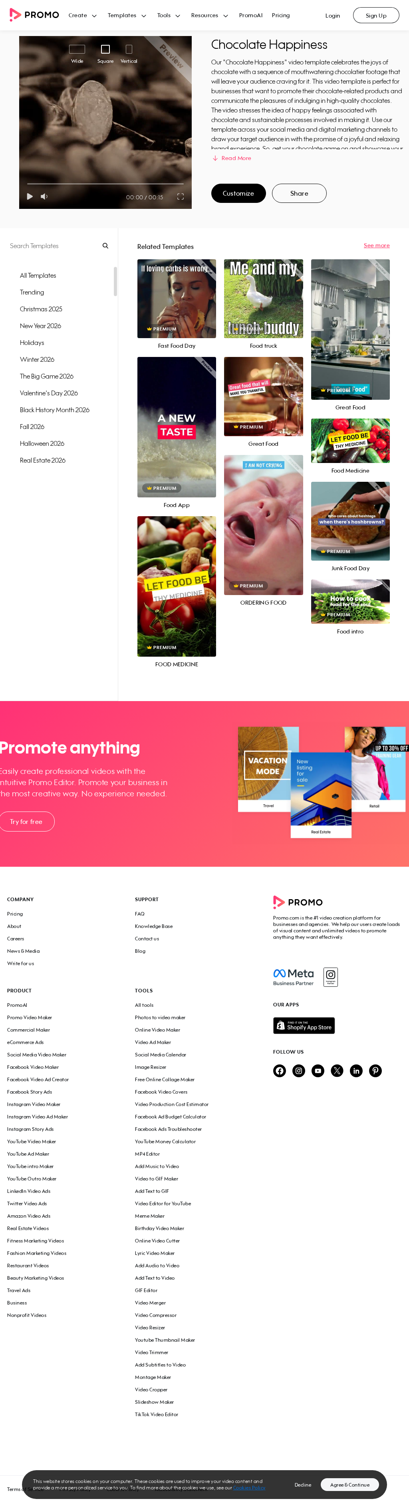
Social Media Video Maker (36, 1055)
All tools (144, 1005)
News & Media (23, 951)
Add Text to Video (155, 1278)
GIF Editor (146, 1290)
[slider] (27, 183)
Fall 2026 (32, 427)
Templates (122, 15)
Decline (303, 1485)
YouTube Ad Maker (28, 1154)
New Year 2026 (40, 326)
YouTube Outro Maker (32, 1179)
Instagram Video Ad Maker (37, 1117)
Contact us (147, 939)
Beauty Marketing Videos (35, 1278)
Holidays (32, 343)
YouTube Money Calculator (165, 1141)
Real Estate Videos (28, 1228)
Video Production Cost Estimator (172, 1104)
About (14, 926)
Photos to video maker (160, 1017)
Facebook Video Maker (33, 1067)
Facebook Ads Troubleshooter (168, 1129)
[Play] (30, 196)
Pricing (281, 15)
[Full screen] (181, 196)
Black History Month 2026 (54, 410)
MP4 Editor (147, 1154)
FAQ (140, 914)
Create (78, 15)
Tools (164, 15)
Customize (238, 193)
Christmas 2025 (41, 309)
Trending (32, 292)
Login (333, 15)
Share (299, 193)
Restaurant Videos (28, 1266)
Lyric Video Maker (155, 1253)
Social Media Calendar (161, 1055)
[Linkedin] (356, 1071)
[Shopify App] (337, 1025)
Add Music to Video (157, 1166)
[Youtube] (318, 1071)
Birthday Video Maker (159, 1228)
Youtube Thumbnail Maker (165, 1340)
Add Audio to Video (157, 1266)
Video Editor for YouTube (163, 1203)
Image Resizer (151, 1067)
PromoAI (251, 15)
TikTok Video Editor (157, 1414)
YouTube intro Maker (30, 1166)
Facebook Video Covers (161, 1092)
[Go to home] (39, 15)
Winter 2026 (37, 359)
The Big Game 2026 (46, 376)
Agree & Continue (349, 1485)
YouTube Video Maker (31, 1141)
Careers (15, 939)
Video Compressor (156, 1315)
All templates (38, 275)
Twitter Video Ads (27, 1203)
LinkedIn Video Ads (28, 1191)
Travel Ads (18, 1290)
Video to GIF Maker (156, 1179)
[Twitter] (337, 1071)
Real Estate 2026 (43, 460)
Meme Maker (150, 1216)
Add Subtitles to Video (160, 1365)
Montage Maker (153, 1377)
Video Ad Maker (153, 1042)
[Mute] (46, 196)
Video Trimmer (152, 1352)
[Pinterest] (375, 1071)
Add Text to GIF (152, 1191)
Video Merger (150, 1303)
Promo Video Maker (29, 1017)
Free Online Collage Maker (165, 1079)
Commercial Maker (28, 1030)
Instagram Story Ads (30, 1129)
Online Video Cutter (157, 1241)
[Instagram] (330, 977)
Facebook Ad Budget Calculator (170, 1117)
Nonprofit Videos (26, 1315)
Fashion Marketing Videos (36, 1253)
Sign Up (376, 15)
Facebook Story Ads (29, 1092)
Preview (177, 290)
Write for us (20, 963)
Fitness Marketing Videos (35, 1241)
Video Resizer (150, 1328)
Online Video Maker (157, 1030)
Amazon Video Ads (28, 1216)
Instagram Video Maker (34, 1104)
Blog (140, 951)
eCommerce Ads (25, 1042)
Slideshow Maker (154, 1402)
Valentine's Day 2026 (49, 393)
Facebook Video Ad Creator (38, 1079)
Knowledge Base (154, 926)
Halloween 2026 (42, 443)
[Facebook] (293, 977)
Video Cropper (151, 1390)
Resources (204, 15)
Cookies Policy (249, 1488)
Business (17, 1303)
